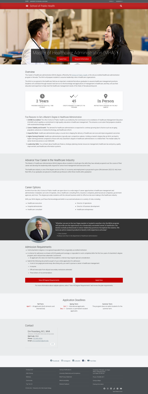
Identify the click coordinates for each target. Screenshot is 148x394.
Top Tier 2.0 (29, 384)
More (52, 344)
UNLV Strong (29, 373)
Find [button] (121, 6)
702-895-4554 (37, 338)
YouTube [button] (93, 361)
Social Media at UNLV (117, 391)
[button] (27, 6)
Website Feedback (64, 384)
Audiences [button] (119, 1)
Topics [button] (111, 1)
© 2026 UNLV (29, 388)
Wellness (28, 377)
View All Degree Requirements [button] (49, 280)
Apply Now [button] (63, 59)
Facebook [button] (56, 361)
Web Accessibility (64, 380)
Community (29, 380)
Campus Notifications (65, 369)
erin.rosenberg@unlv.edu (40, 341)
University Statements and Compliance (69, 373)
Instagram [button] (66, 361)
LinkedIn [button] (77, 361)
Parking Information (98, 384)
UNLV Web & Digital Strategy (45, 388)
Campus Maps (97, 380)
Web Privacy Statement (65, 377)
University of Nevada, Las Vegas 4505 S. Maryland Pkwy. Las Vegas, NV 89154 (101, 371)
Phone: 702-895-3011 (98, 377)
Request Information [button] (82, 59)
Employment (29, 369)
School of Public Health (79, 75)
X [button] (84, 361)
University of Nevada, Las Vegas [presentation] (38, 1)
